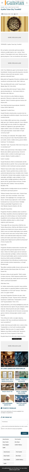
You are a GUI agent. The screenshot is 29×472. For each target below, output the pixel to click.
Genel (6, 7)
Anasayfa (2, 7)
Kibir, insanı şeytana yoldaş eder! (22, 404)
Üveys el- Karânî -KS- (7, 391)
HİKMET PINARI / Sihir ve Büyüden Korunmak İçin (7, 380)
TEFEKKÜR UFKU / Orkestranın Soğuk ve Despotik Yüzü (14, 366)
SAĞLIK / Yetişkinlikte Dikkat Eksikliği (21, 392)
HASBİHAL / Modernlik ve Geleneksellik (21, 380)
